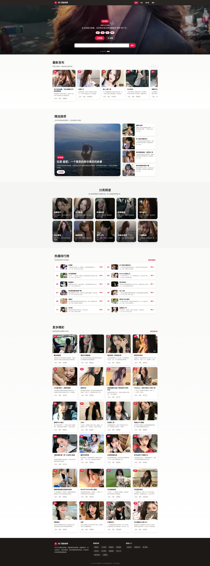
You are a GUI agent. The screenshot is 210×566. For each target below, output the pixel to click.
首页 (136, 2)
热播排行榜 (137, 547)
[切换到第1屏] (101, 51)
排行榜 (147, 2)
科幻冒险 (104, 551)
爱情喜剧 (118, 547)
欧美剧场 (111, 547)
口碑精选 (105, 555)
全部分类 (129, 547)
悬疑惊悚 (111, 551)
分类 (141, 2)
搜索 (153, 2)
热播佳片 (96, 547)
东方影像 (104, 547)
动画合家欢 (97, 555)
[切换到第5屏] (109, 51)
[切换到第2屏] (104, 51)
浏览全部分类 (154, 331)
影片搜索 (145, 547)
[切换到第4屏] (107, 51)
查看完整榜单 (152, 260)
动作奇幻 (96, 551)
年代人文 (118, 551)
